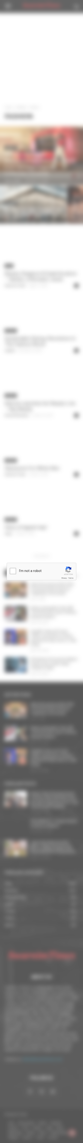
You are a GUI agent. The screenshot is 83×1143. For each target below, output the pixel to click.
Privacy (64, 578)
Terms (70, 578)
